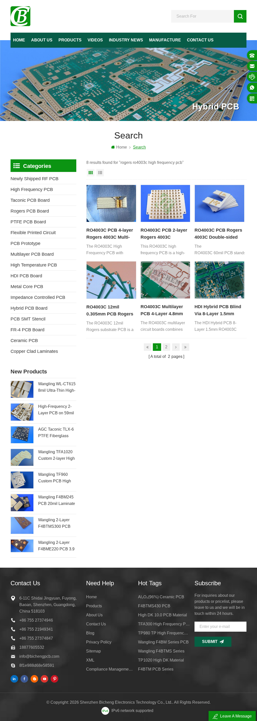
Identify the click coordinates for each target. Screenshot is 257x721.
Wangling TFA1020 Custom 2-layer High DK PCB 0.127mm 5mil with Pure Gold (56, 456)
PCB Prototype (25, 243)
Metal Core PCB (27, 286)
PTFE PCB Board (28, 221)
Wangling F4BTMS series (161, 651)
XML (90, 660)
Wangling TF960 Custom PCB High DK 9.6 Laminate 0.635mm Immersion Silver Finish (56, 478)
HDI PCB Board (26, 275)
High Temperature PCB (34, 265)
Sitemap (93, 651)
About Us (41, 40)
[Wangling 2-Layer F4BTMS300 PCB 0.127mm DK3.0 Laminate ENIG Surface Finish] (22, 525)
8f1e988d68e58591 (36, 665)
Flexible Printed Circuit (33, 232)
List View (100, 172)
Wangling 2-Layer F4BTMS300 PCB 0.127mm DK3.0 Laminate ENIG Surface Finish (54, 524)
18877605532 (31, 647)
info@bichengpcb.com (39, 656)
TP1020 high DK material (161, 660)
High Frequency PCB (32, 189)
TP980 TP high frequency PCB (164, 633)
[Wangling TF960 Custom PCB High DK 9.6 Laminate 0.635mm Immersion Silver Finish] (22, 480)
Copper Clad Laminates (34, 351)
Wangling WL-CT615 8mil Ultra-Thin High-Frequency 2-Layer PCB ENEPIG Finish (57, 388)
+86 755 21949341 (36, 629)
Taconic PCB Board (30, 200)
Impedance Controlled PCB (38, 297)
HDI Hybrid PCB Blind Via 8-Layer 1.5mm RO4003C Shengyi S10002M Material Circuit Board (218, 310)
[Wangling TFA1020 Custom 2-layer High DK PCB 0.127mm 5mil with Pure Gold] (22, 457)
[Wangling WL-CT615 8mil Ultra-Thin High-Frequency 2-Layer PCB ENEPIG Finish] (22, 389)
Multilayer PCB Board (32, 254)
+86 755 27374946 (36, 620)
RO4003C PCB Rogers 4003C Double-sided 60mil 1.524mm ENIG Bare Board (218, 234)
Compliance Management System (109, 669)
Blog (90, 633)
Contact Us (200, 40)
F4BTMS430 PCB (154, 606)
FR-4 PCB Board (27, 329)
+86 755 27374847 (36, 638)
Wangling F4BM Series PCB (163, 642)
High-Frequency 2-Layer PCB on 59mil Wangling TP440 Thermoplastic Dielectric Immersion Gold (56, 410)
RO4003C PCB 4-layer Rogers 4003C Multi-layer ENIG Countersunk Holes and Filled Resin (109, 234)
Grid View (90, 172)
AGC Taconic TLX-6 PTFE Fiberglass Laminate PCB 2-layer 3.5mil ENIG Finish (56, 433)
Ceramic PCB (24, 340)
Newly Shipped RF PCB (34, 178)
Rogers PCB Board (30, 211)
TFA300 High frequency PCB (164, 624)
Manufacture (165, 40)
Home (19, 40)
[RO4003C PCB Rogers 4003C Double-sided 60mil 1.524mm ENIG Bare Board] (219, 203)
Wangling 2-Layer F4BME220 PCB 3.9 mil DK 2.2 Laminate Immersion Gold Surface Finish (56, 546)
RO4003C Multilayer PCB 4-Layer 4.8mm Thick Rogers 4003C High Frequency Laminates (162, 310)
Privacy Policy (98, 642)
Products (70, 40)
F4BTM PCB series (155, 669)
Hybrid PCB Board (29, 308)
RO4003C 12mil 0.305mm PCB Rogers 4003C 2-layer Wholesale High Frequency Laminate (109, 310)
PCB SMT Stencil (28, 318)
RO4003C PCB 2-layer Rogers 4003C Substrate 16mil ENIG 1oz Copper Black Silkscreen (164, 234)
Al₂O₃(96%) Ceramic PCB (161, 597)
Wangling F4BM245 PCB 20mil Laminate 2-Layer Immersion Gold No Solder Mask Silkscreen (56, 501)
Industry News (126, 40)
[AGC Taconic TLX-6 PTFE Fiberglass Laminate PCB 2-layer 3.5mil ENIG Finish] (22, 434)
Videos (95, 40)
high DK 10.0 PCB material (162, 615)
